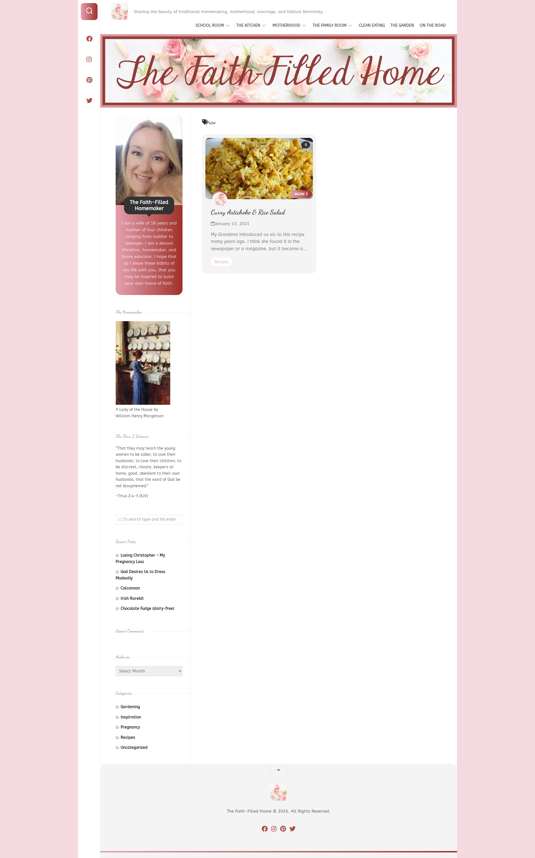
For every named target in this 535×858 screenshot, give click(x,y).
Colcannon (130, 588)
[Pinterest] (89, 80)
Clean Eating (372, 25)
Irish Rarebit (132, 598)
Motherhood (286, 25)
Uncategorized (134, 747)
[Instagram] (89, 59)
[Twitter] (89, 100)
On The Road (433, 25)
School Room (210, 25)
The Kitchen (248, 25)
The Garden (402, 25)
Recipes (221, 261)
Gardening (130, 707)
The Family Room (330, 25)
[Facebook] (89, 39)
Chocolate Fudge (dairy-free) (147, 608)
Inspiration (131, 717)
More (300, 194)
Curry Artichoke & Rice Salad (248, 212)
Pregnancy (130, 727)
